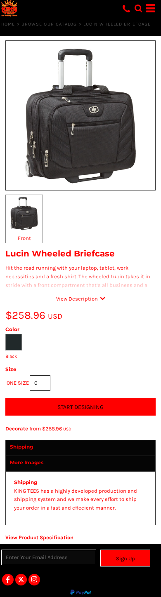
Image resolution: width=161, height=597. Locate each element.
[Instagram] (34, 579)
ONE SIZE (18, 383)
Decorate (16, 428)
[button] (138, 8)
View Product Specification (39, 537)
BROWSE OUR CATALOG (49, 24)
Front (24, 238)
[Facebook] (8, 579)
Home (8, 24)
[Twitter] (21, 579)
